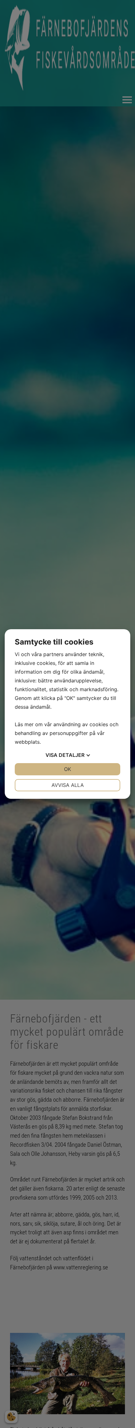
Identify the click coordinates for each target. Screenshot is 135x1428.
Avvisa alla (67, 785)
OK (67, 769)
